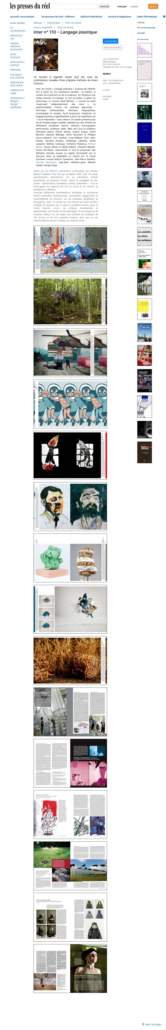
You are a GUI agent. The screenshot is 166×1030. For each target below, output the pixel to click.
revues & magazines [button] (119, 16)
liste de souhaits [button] (112, 47)
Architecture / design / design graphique (17, 103)
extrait (105, 99)
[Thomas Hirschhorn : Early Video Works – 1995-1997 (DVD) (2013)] (145, 259)
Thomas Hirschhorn (46, 162)
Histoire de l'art (16, 37)
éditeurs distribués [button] (91, 16)
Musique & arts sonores (17, 76)
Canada (141, 33)
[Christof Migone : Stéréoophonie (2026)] (145, 70)
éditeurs (38, 22)
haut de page (152, 1024)
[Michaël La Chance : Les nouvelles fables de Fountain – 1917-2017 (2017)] (145, 214)
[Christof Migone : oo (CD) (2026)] (145, 50)
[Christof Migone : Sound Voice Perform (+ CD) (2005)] (145, 429)
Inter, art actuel (73, 22)
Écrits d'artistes (15, 56)
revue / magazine (43, 27)
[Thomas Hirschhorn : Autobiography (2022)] (145, 132)
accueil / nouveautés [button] (22, 16)
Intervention (53, 22)
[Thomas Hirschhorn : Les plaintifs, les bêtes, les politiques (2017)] (145, 236)
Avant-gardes (17, 22)
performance (48, 183)
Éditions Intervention (60, 171)
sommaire (107, 96)
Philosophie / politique (17, 63)
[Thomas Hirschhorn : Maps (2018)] (145, 196)
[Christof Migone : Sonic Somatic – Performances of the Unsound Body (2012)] (145, 309)
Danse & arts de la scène (17, 84)
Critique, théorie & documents (16, 46)
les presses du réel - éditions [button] (58, 16)
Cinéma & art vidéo (17, 91)
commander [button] (110, 41)
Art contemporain (17, 29)
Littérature (15, 69)
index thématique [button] (147, 16)
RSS (154, 6)
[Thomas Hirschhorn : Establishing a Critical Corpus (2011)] (145, 355)
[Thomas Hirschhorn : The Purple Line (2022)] (145, 157)
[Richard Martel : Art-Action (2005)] (145, 406)
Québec (46, 174)
